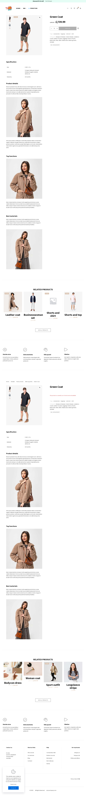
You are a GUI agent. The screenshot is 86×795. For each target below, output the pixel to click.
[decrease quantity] (51, 28)
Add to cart (67, 28)
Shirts (57, 40)
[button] (39, 17)
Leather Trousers (58, 38)
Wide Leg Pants (72, 40)
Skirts (60, 40)
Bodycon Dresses (60, 37)
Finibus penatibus (75, 758)
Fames (48, 763)
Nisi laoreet (49, 758)
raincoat (68, 34)
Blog (29, 758)
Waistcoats (65, 40)
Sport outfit (53, 685)
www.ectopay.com (51, 790)
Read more (13, 784)
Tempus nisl (77, 755)
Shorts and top (73, 314)
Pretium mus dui (50, 755)
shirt (73, 34)
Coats (67, 37)
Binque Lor (77, 752)
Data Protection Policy (15, 781)
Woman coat (33, 678)
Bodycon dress (13, 682)
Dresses (71, 37)
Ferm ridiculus (49, 761)
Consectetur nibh (51, 752)
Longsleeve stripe (73, 686)
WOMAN (52, 42)
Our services (31, 755)
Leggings (65, 38)
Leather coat (13, 314)
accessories (57, 34)
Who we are (31, 752)
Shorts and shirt (53, 314)
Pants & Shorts (71, 38)
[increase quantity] (57, 28)
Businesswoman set (33, 316)
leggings (63, 34)
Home (7, 381)
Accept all (13, 788)
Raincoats (52, 40)
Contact (30, 761)
